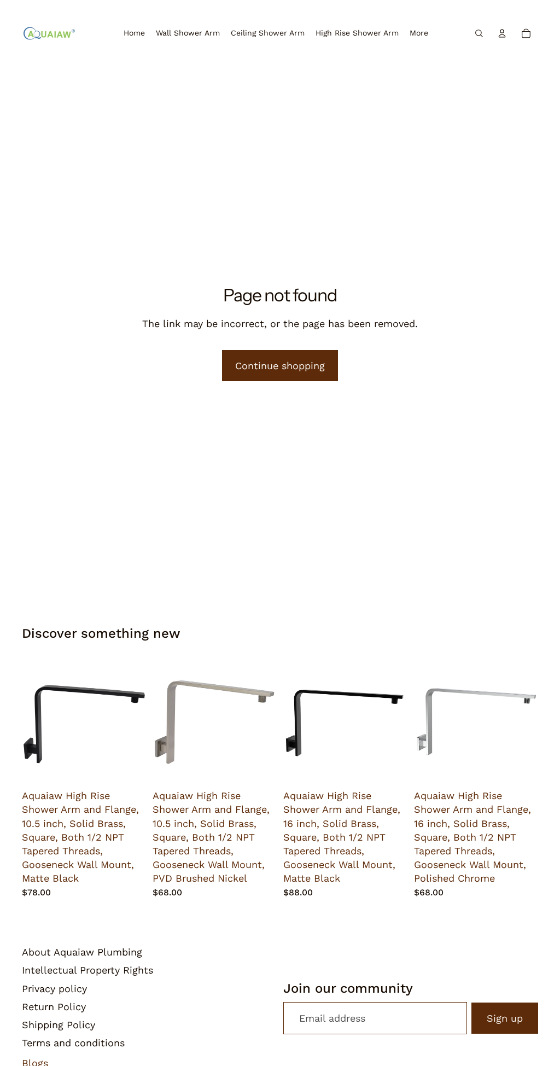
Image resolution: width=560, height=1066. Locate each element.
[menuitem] (419, 33)
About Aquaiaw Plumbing (82, 952)
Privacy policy (54, 988)
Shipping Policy (58, 1024)
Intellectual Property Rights (87, 970)
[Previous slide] (34, 722)
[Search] (479, 33)
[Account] (502, 33)
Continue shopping (280, 365)
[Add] (129, 767)
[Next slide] (134, 722)
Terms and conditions (73, 1042)
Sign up (505, 1018)
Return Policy (54, 1006)
